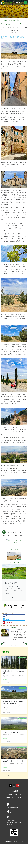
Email (8, 806)
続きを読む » (6, 679)
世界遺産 (16, 30)
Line (8, 819)
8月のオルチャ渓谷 (14, 20)
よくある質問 (14, 791)
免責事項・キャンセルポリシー (14, 797)
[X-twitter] (10, 785)
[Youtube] (17, 785)
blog (6, 20)
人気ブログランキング (14, 562)
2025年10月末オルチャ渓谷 (13, 761)
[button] (25, 2)
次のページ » (18, 775)
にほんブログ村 (14, 549)
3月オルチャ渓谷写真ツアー (13, 732)
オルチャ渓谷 (16, 28)
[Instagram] (14, 785)
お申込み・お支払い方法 (14, 794)
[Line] (8, 817)
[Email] (8, 804)
